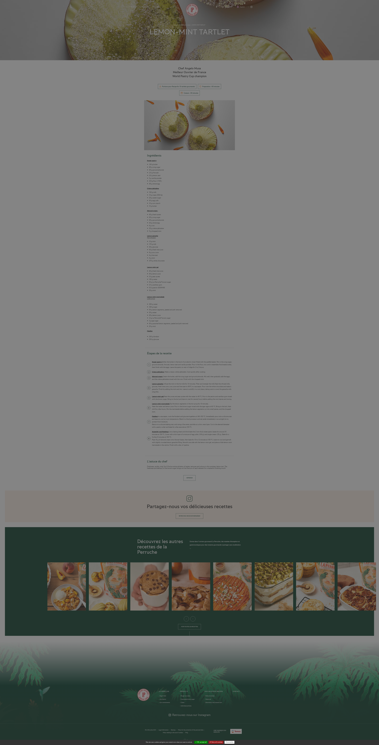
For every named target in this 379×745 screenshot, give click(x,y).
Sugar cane (162, 696)
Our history (162, 699)
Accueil (176, 25)
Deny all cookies (216, 742)
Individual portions (185, 706)
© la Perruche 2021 (150, 730)
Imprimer (189, 478)
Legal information (164, 730)
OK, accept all (202, 742)
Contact (228, 7)
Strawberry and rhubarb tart (213, 702)
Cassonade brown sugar (187, 699)
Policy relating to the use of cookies (173, 732)
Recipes (156, 7)
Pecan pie (208, 699)
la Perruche (164, 691)
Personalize (229, 742)
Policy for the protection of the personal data (191, 730)
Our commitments (164, 702)
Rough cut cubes (185, 696)
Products (145, 7)
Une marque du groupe (223, 731)
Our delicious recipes (184, 25)
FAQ (186, 732)
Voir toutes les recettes (189, 626)
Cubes (182, 702)
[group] (66, 586)
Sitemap (173, 730)
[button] (186, 618)
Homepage (189, 10)
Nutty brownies (209, 696)
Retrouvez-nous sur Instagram (189, 516)
